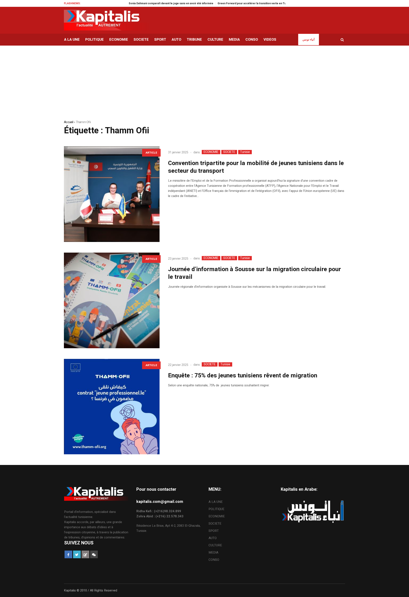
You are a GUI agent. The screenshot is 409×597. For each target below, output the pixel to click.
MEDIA (213, 552)
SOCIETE (229, 152)
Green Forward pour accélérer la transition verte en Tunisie (240, 3)
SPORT (214, 530)
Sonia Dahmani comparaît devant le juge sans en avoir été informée (156, 3)
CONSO (214, 559)
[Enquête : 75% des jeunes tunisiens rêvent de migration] (112, 407)
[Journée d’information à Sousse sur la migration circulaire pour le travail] (112, 300)
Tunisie (245, 152)
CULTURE (215, 545)
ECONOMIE (211, 152)
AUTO (213, 538)
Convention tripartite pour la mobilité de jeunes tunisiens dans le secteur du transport (256, 167)
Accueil (68, 122)
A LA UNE (216, 501)
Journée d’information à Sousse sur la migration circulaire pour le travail (254, 273)
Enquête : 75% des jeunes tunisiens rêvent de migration (242, 375)
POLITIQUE (216, 509)
